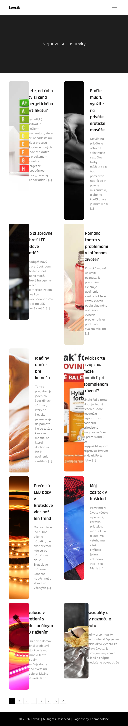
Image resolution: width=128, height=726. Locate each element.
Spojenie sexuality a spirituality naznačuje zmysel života (90, 619)
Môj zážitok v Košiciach (99, 492)
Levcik (14, 7)
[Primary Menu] (114, 7)
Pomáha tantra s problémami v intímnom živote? (96, 246)
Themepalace (99, 719)
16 (56, 701)
